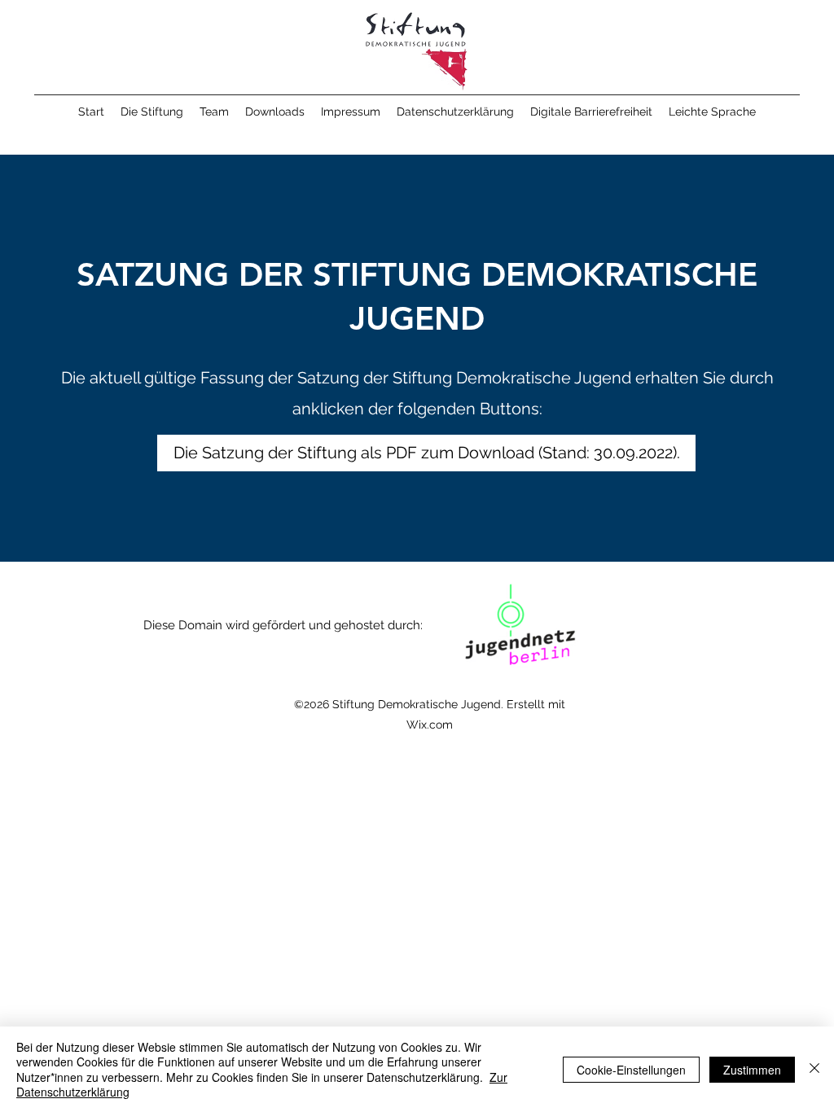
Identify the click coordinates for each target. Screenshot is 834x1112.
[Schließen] (814, 1069)
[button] (151, 111)
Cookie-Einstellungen (631, 1070)
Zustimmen (752, 1070)
